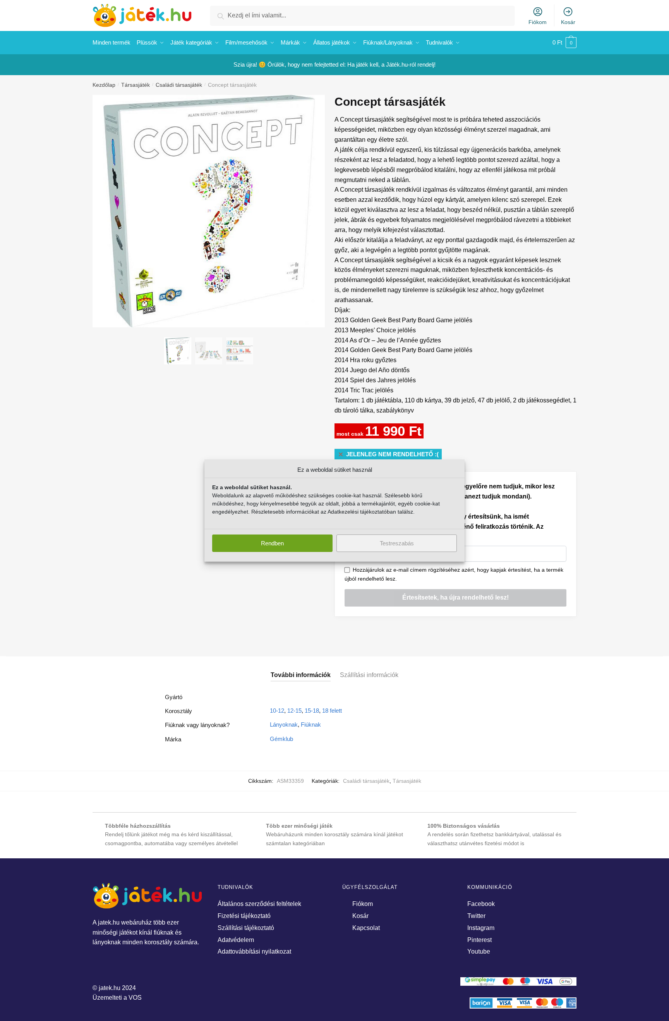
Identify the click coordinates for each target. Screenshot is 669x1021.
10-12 (277, 710)
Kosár (568, 22)
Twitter (476, 916)
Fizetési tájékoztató (244, 916)
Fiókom (537, 22)
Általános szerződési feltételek (259, 904)
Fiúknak (311, 724)
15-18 (312, 710)
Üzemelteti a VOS (117, 997)
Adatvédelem (236, 940)
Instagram (480, 928)
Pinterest (479, 940)
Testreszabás (397, 543)
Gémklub (281, 739)
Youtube (478, 951)
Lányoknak (284, 724)
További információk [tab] (301, 675)
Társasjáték (135, 85)
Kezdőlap (104, 85)
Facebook (481, 904)
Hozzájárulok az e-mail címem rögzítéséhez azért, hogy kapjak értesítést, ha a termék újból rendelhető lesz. (454, 574)
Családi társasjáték (179, 85)
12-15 (294, 710)
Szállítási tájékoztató (246, 928)
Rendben (272, 543)
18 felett (332, 710)
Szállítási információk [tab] (369, 675)
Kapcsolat (366, 928)
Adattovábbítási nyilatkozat (254, 951)
